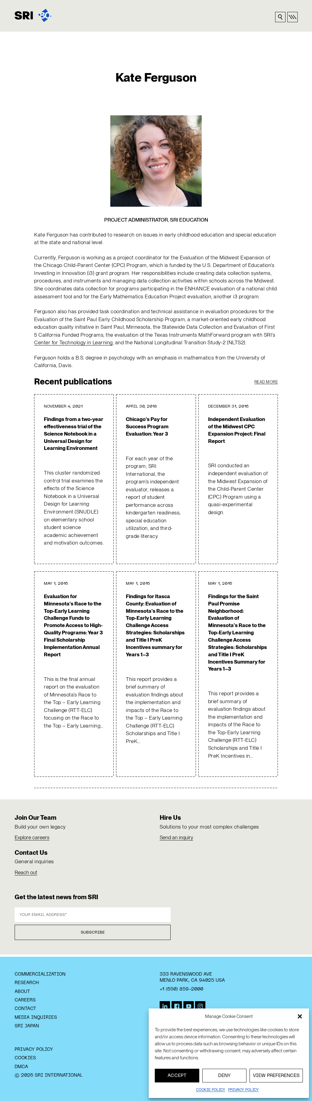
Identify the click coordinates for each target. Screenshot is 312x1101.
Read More (266, 382)
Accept (177, 1076)
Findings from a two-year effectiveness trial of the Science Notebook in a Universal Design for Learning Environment (73, 433)
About (22, 992)
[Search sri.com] (280, 17)
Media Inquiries (36, 1017)
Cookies (25, 1058)
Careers (25, 1000)
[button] (300, 1016)
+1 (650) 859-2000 (181, 989)
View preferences (276, 1076)
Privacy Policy (34, 1049)
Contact (25, 1009)
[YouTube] (188, 1006)
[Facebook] (177, 1006)
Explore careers (32, 837)
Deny (224, 1076)
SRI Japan (27, 1026)
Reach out (26, 872)
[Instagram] (200, 1006)
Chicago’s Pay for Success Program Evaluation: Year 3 (147, 426)
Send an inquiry (176, 837)
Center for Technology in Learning (73, 342)
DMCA (21, 1067)
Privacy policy (243, 1090)
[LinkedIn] (165, 1006)
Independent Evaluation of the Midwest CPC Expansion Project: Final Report (236, 430)
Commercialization (40, 974)
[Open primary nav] (292, 17)
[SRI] (33, 15)
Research (27, 983)
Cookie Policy (210, 1090)
